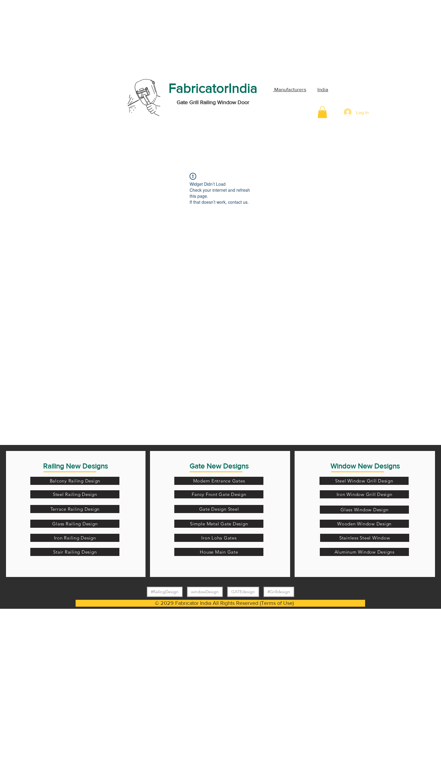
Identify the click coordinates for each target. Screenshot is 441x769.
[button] (322, 112)
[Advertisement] (45, 37)
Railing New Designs (75, 466)
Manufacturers (289, 89)
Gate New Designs (219, 466)
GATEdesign (243, 591)
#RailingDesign (164, 591)
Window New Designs (365, 466)
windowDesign (205, 591)
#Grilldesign (279, 591)
